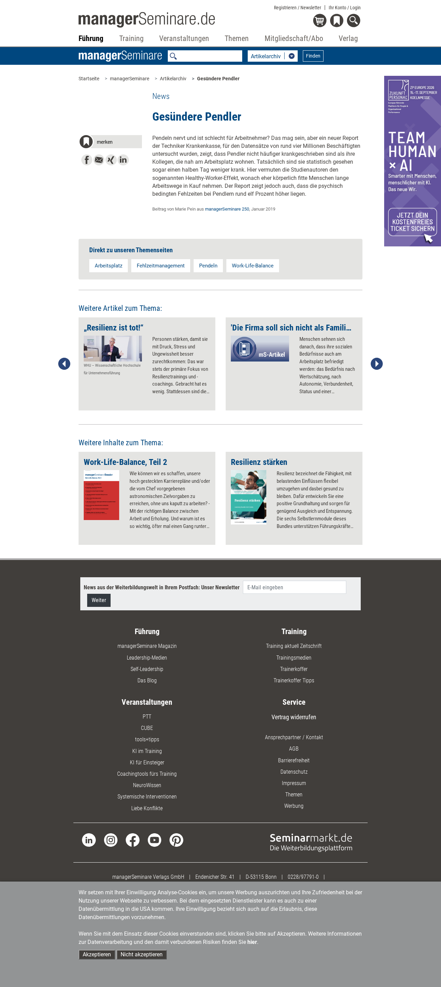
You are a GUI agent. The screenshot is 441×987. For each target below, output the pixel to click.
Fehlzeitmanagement (161, 266)
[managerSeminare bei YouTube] (154, 839)
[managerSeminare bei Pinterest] (176, 839)
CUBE (147, 728)
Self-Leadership (147, 669)
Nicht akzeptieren (142, 954)
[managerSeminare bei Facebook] (132, 839)
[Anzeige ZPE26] (412, 160)
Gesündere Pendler (218, 78)
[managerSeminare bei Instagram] (111, 839)
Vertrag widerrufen (293, 717)
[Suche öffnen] (354, 21)
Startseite (89, 78)
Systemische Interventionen (147, 796)
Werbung (294, 806)
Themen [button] (237, 38)
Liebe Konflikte (147, 808)
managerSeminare (129, 78)
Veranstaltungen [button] (184, 38)
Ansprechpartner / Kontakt (294, 737)
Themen (293, 794)
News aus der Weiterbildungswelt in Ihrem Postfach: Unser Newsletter (161, 587)
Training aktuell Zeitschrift (294, 646)
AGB (294, 748)
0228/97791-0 (303, 877)
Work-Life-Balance (253, 266)
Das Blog (147, 680)
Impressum (294, 783)
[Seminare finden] (311, 842)
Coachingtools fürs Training (147, 774)
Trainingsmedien (293, 657)
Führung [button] (91, 38)
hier (252, 942)
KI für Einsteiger (147, 762)
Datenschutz (294, 772)
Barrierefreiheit (294, 760)
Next (376, 363)
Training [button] (131, 38)
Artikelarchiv (173, 78)
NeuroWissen (147, 785)
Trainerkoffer (294, 669)
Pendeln (208, 266)
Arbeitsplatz (108, 266)
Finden (313, 56)
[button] (110, 142)
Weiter (99, 600)
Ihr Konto (345, 7)
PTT (147, 716)
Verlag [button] (348, 38)
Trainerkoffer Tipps (294, 680)
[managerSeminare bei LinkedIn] (89, 839)
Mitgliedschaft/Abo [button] (294, 38)
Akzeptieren (97, 954)
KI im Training (147, 751)
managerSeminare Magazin (147, 646)
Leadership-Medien (147, 657)
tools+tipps (147, 739)
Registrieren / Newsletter (297, 7)
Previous (64, 363)
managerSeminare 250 (227, 209)
